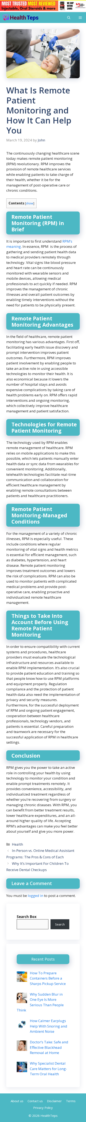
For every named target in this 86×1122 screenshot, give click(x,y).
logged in (35, 895)
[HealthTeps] (20, 17)
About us (17, 1101)
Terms (71, 1101)
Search (60, 924)
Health (17, 844)
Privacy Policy (43, 1108)
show (29, 203)
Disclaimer (54, 1101)
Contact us (35, 1101)
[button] (69, 17)
